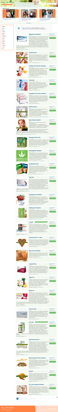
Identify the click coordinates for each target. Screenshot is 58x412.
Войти (51, 1)
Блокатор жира (32, 309)
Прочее (3, 40)
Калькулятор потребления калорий (23, 5)
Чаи (2, 48)
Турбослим (31, 80)
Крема (3, 33)
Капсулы (3, 31)
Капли (3, 29)
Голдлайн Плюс (32, 264)
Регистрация (55, 1)
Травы (3, 46)
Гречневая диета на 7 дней (35, 237)
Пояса (3, 38)
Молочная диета (33, 106)
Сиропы (3, 41)
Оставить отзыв (52, 56)
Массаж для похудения (34, 250)
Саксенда (31, 177)
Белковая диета (33, 52)
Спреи (3, 43)
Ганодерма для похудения (35, 194)
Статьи (33, 5)
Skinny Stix (31, 277)
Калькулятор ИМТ (29, 3)
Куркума (31, 371)
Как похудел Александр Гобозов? (9, 18)
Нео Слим (31, 322)
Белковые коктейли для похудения (37, 66)
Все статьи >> (29, 23)
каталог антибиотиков (26, 27)
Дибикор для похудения (35, 34)
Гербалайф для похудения (35, 150)
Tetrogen (31, 222)
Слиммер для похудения (35, 207)
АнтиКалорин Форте (34, 164)
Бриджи (3, 26)
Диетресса (31, 290)
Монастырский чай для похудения (37, 358)
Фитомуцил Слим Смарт (35, 137)
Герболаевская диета (34, 339)
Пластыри (4, 36)
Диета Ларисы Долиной (34, 120)
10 (34, 398)
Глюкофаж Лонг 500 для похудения (37, 93)
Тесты (37, 5)
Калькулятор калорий (20, 3)
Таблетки (4, 45)
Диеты (3, 28)
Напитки (3, 35)
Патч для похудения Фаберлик (36, 384)
